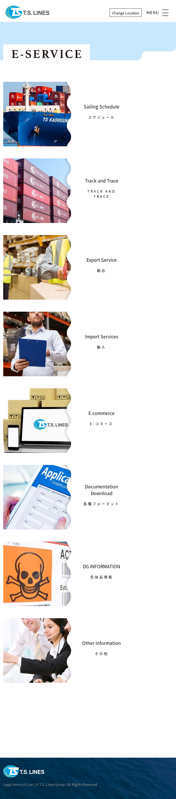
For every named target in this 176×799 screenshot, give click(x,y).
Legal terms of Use (18, 784)
